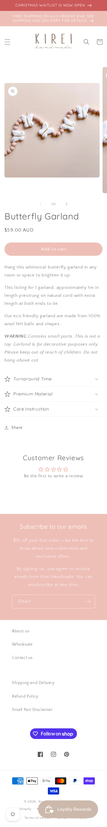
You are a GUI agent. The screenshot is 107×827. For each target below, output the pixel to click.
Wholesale (22, 644)
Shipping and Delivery (33, 683)
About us (20, 631)
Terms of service (38, 818)
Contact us (22, 657)
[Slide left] (40, 204)
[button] (7, 41)
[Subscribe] (88, 601)
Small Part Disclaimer (32, 709)
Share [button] (17, 427)
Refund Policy (25, 696)
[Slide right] (66, 204)
